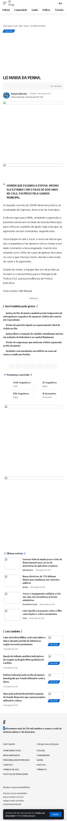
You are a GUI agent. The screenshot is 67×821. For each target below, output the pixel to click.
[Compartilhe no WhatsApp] (20, 86)
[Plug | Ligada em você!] (11, 3)
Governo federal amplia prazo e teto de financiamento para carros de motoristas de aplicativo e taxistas (42, 562)
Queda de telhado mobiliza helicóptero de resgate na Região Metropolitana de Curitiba (23, 659)
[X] (48, 384)
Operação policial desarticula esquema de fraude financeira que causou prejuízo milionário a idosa (24, 697)
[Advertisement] (33, 53)
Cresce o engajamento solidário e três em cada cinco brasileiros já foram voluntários (42, 596)
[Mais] (39, 86)
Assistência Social (30, 604)
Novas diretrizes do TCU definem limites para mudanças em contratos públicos (41, 579)
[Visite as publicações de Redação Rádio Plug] (6, 95)
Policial (9, 31)
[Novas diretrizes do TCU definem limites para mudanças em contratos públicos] (12, 580)
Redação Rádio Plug (19, 93)
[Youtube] (48, 395)
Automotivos (28, 570)
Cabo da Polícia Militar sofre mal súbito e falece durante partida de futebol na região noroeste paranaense (24, 641)
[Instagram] (19, 395)
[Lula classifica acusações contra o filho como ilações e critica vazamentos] (12, 615)
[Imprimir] (34, 86)
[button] (56, 814)
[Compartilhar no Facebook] (10, 86)
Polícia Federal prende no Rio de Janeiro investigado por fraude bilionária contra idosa (24, 678)
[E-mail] (40, 366)
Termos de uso (28, 816)
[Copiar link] (30, 86)
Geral (25, 618)
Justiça (25, 587)
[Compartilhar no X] (15, 86)
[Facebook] (19, 384)
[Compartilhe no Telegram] (25, 86)
